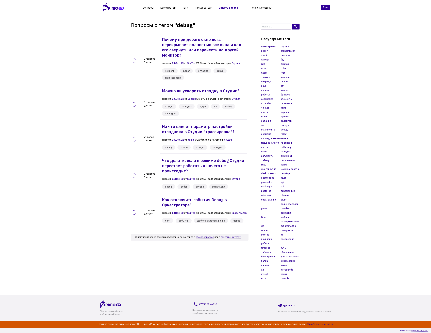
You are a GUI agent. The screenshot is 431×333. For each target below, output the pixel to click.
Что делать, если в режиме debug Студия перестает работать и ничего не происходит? (203, 166)
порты (264, 147)
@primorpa (289, 305)
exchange (266, 186)
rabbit (284, 134)
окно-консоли (173, 77)
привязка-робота (267, 241)
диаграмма (287, 230)
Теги (185, 7)
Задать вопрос (228, 7)
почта (264, 112)
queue (284, 81)
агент (284, 274)
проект (265, 90)
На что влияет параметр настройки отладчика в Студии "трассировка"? (198, 129)
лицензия (286, 103)
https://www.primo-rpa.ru (319, 324)
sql (282, 186)
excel (264, 72)
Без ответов (168, 7)
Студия (235, 63)
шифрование (288, 260)
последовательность (271, 138)
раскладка (218, 186)
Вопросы (148, 7)
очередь (266, 81)
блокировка (268, 256)
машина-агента (270, 142)
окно (264, 151)
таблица (266, 252)
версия (285, 112)
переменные (288, 190)
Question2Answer (419, 330)
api (282, 182)
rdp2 (263, 164)
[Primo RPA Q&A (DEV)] (117, 304)
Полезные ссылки (261, 7)
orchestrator (288, 50)
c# (282, 85)
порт (283, 107)
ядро (203, 106)
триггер (265, 77)
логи (167, 220)
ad (262, 269)
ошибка (285, 63)
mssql (264, 274)
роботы (265, 94)
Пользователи (203, 7)
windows (266, 195)
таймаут (266, 160)
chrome (285, 195)
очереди (285, 55)
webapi (265, 59)
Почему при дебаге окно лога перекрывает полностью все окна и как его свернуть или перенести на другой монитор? (201, 47)
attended (266, 103)
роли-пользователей (290, 202)
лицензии (286, 142)
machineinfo (268, 129)
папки (284, 164)
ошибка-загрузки (286, 210)
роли (264, 208)
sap (263, 125)
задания (266, 120)
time (263, 217)
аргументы (267, 155)
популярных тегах (231, 237)
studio (184, 147)
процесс (285, 116)
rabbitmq (286, 147)
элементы (286, 99)
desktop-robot (269, 173)
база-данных (268, 199)
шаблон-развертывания (211, 220)
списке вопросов (205, 237)
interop (265, 234)
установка (267, 99)
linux (263, 85)
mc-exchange (288, 225)
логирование (288, 160)
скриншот (286, 155)
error (264, 278)
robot (284, 68)
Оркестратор (239, 212)
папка (264, 260)
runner (265, 230)
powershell (267, 182)
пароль (265, 265)
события (184, 220)
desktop (285, 173)
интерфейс (287, 269)
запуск (285, 138)
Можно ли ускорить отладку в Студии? (200, 90)
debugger (170, 113)
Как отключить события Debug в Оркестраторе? (194, 202)
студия (169, 106)
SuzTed (191, 63)
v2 (215, 106)
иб (282, 234)
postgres (266, 190)
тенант (265, 107)
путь (283, 247)
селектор (286, 120)
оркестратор (268, 46)
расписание (287, 239)
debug (220, 70)
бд (282, 59)
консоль (170, 70)
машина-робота (290, 169)
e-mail (264, 116)
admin (191, 139)
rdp (263, 63)
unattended (267, 177)
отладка (203, 70)
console (285, 278)
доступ (285, 125)
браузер (285, 94)
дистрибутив (268, 169)
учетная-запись (290, 256)
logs (283, 72)
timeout (265, 247)
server (284, 265)
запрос (285, 90)
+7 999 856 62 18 (208, 304)
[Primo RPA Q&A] (113, 7)
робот (264, 50)
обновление (287, 252)
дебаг (186, 70)
